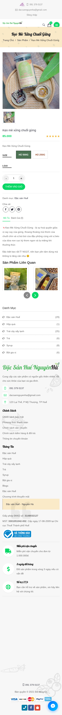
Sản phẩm (22, 40)
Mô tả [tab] (6, 218)
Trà (4, 469)
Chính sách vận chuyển (14, 427)
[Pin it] (18, 209)
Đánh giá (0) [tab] (17, 218)
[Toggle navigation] (57, 25)
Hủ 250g (40, 154)
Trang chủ (8, 40)
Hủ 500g (23, 154)
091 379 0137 (16, 388)
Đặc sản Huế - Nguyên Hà (20, 504)
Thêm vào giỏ (13, 186)
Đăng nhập (32, 15)
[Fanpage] (31, 708)
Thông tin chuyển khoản (15, 438)
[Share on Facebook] (6, 209)
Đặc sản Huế (21, 198)
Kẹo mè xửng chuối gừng (19, 130)
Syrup (5, 475)
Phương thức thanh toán (15, 422)
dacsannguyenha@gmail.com (25, 395)
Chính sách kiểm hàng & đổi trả (18, 433)
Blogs (5, 485)
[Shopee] (37, 708)
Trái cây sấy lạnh (11, 464)
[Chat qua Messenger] (53, 706)
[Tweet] (12, 209)
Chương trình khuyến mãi (15, 496)
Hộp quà (6, 458)
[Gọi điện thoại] (24, 708)
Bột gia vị (7, 480)
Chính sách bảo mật (13, 417)
